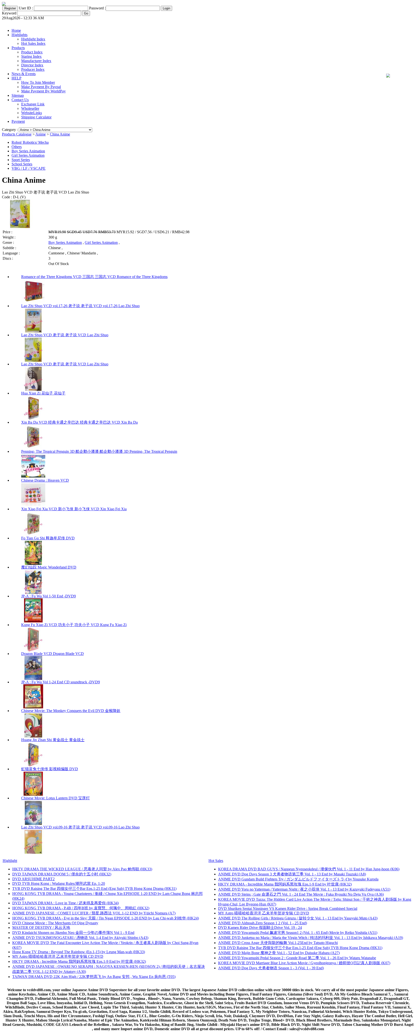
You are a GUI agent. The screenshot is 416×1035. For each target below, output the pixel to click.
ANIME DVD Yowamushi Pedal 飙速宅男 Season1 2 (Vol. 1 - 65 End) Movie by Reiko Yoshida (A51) (297, 933)
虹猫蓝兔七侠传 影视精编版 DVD (49, 769)
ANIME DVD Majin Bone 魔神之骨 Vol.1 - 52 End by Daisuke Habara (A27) (279, 953)
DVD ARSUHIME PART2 (33, 879)
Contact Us (20, 100)
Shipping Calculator (36, 117)
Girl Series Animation (28, 155)
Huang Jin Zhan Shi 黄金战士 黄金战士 (52, 740)
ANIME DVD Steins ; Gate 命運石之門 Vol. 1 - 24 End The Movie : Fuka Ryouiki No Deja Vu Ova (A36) (301, 894)
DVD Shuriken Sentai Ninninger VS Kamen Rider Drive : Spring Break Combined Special (287, 908)
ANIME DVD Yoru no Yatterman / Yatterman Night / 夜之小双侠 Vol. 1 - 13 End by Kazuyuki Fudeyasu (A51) (304, 889)
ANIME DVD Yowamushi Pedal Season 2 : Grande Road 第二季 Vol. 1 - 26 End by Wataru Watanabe (297, 958)
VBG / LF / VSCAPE (29, 168)
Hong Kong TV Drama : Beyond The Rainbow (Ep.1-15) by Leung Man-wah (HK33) (78, 952)
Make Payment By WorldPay (43, 91)
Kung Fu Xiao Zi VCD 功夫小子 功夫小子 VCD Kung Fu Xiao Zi (74, 625)
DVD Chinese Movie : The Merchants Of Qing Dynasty (55, 923)
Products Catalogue (17, 134)
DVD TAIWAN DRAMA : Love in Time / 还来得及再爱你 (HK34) (65, 903)
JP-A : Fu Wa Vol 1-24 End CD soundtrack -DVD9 (60, 682)
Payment (18, 121)
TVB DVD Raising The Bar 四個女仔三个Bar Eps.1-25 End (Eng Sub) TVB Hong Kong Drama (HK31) (94, 888)
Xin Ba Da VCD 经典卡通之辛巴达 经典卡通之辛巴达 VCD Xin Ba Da (79, 422)
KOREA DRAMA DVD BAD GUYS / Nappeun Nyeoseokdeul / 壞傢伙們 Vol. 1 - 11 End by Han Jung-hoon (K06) (308, 869)
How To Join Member (38, 82)
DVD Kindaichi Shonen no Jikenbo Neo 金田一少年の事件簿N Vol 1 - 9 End (73, 933)
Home (16, 30)
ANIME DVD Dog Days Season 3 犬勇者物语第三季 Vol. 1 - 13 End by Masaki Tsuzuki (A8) (292, 874)
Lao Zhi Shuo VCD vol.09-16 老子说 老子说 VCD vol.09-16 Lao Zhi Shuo (80, 827)
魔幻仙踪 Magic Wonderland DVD (48, 567)
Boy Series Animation (28, 151)
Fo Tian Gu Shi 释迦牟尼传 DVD (48, 538)
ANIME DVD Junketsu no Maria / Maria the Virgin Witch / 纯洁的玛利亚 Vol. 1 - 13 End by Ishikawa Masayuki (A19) (310, 938)
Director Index (32, 65)
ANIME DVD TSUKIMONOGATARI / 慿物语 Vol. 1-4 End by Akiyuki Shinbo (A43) (80, 938)
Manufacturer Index (36, 61)
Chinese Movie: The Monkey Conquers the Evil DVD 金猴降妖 (70, 711)
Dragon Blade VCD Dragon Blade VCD (52, 654)
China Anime (60, 134)
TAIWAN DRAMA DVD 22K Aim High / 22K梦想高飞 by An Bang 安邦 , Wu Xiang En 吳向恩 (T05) (94, 977)
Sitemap (18, 95)
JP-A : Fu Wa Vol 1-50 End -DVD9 (48, 596)
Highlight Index (33, 39)
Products (18, 48)
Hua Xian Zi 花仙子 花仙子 (43, 393)
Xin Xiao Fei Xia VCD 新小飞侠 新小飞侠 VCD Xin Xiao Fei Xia (74, 509)
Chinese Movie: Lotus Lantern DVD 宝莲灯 (55, 798)
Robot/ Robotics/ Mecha (30, 142)
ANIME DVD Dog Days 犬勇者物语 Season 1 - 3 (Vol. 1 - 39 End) (271, 968)
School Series (22, 164)
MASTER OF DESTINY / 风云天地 (41, 927)
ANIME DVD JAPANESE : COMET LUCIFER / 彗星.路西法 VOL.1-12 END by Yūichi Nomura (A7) (94, 913)
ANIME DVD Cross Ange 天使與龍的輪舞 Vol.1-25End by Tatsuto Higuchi (278, 943)
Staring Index (31, 56)
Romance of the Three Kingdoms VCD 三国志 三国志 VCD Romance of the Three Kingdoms (94, 277)
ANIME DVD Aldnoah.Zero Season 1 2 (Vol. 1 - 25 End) (262, 923)
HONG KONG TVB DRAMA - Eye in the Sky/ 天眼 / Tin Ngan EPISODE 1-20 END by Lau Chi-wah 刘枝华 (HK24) (105, 918)
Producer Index (33, 69)
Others (17, 147)
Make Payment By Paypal (41, 87)
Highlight (10, 861)
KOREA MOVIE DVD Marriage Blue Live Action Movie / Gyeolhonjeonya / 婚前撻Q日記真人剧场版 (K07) (304, 963)
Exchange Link (33, 104)
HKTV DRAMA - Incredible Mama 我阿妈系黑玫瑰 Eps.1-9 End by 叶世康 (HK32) (79, 961)
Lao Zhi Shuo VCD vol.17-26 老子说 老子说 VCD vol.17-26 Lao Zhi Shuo (80, 306)
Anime (40, 134)
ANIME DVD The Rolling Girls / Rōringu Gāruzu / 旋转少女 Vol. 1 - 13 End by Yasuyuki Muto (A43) (297, 918)
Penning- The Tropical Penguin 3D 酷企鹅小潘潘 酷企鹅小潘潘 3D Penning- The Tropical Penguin (99, 451)
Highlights (19, 35)
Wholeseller (30, 108)
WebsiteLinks (31, 113)
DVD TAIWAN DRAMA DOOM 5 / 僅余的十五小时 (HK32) (61, 874)
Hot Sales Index (33, 43)
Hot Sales (215, 861)
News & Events (24, 74)
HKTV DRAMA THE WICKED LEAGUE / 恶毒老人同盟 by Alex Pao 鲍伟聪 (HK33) (82, 869)
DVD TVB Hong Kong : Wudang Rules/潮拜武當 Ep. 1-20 (58, 883)
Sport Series (21, 160)
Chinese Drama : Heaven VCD (45, 480)
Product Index (32, 52)
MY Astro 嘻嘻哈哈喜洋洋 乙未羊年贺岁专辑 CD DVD (57, 956)
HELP (16, 78)
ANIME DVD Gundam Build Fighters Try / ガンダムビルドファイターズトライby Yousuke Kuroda (298, 879)
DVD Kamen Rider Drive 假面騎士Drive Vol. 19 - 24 (260, 927)
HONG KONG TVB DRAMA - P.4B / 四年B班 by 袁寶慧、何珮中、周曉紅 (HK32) (80, 908)
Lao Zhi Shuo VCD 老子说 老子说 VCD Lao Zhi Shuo (64, 335)
